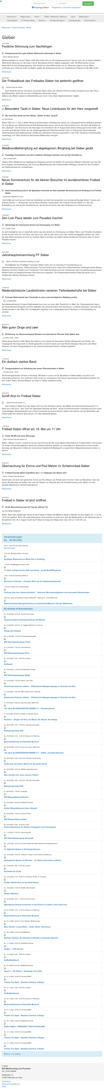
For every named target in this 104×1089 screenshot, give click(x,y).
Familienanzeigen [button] (57, 20)
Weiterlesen (6, 71)
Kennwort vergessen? (72, 7)
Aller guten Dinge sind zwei (20, 327)
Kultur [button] (36, 16)
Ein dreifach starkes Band (19, 361)
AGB (4, 1086)
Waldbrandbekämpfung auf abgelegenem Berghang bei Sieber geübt (47, 148)
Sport (73, 16)
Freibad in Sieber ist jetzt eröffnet (24, 500)
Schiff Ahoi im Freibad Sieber (21, 396)
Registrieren (57, 7)
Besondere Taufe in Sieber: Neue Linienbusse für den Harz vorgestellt (51, 108)
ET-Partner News (28, 20)
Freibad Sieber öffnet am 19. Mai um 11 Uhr (31, 429)
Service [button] (42, 20)
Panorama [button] (11, 16)
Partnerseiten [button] (89, 20)
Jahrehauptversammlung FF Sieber (25, 255)
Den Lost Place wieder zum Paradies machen (32, 218)
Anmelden (88, 3)
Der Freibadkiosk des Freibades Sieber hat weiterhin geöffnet (42, 80)
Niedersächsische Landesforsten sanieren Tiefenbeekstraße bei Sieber (49, 290)
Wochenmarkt (9, 548)
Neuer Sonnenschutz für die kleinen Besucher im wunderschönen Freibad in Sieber (51, 182)
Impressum (6, 1081)
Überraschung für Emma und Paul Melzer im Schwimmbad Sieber (46, 466)
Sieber (28, 27)
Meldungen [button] (83, 16)
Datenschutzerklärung (11, 1084)
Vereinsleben (12, 20)
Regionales (6, 27)
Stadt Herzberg (18, 27)
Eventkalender (75, 20)
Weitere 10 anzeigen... (13, 1054)
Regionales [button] (24, 16)
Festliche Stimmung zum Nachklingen (27, 46)
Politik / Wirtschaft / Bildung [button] (55, 16)
